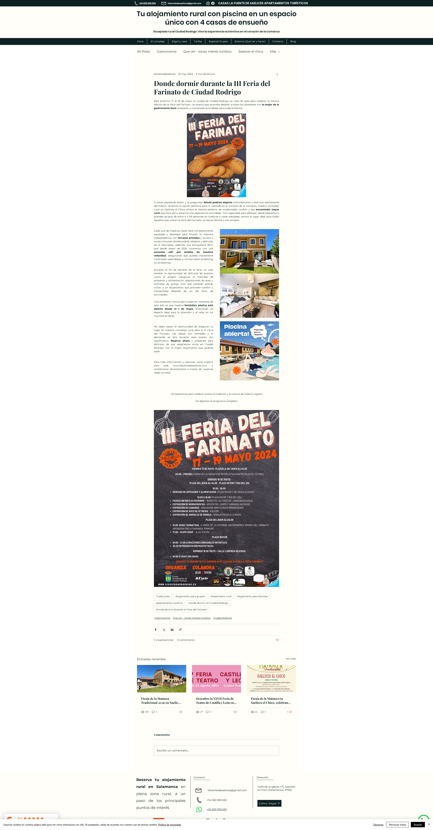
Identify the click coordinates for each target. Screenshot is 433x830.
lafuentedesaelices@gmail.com (184, 3)
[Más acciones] (277, 74)
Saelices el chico (250, 51)
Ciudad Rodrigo (222, 618)
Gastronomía (167, 51)
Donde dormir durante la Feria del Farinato (181, 609)
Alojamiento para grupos (190, 596)
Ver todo (291, 658)
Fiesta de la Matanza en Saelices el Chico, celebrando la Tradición (271, 701)
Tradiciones (163, 596)
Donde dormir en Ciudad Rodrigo (208, 602)
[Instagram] (208, 3)
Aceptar (418, 824)
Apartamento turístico (169, 602)
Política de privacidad (169, 824)
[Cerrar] (429, 824)
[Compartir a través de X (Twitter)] (163, 629)
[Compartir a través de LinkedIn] (172, 629)
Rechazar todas (397, 824)
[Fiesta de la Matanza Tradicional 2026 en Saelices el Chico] (161, 678)
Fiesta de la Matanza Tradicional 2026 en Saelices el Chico (161, 701)
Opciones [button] (378, 824)
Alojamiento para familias (252, 596)
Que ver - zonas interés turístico (207, 51)
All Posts (143, 51)
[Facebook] (213, 3)
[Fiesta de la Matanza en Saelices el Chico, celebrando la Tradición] (271, 678)
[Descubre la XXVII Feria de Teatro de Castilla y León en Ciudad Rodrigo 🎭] (216, 679)
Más (273, 51)
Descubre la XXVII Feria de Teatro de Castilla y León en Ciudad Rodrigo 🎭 (215, 701)
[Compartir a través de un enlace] (180, 629)
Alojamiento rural (221, 596)
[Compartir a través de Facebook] (155, 629)
